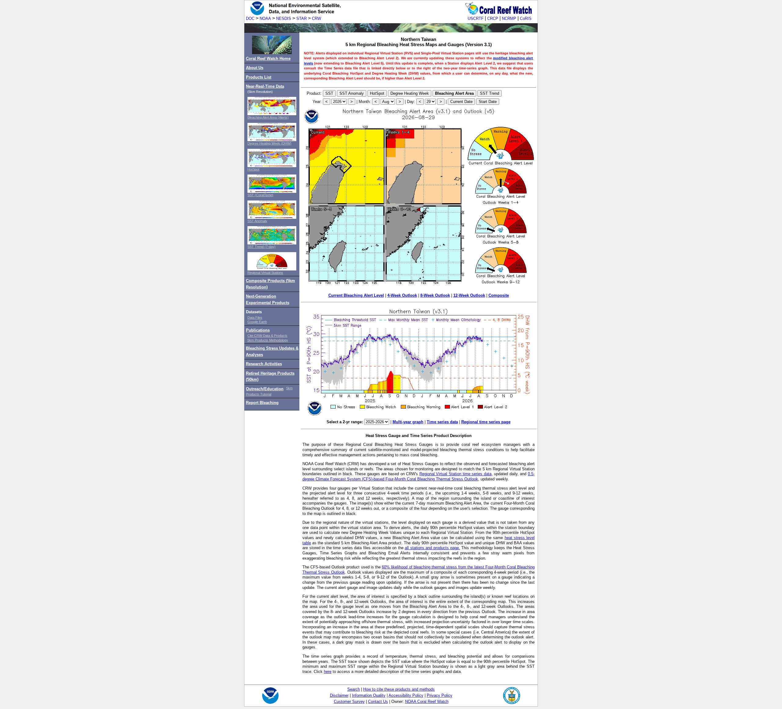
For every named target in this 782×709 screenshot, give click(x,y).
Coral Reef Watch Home (268, 58)
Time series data (442, 422)
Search (353, 689)
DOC (250, 18)
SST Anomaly (257, 221)
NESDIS (283, 18)
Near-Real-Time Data (265, 86)
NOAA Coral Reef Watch (426, 701)
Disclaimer (339, 695)
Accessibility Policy (406, 695)
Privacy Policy (439, 695)
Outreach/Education (264, 389)
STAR (301, 18)
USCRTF (476, 18)
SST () (260, 195)
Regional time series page (485, 422)
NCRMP (509, 18)
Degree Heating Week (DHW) (269, 143)
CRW (316, 18)
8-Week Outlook (435, 295)
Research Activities (264, 364)
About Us (254, 67)
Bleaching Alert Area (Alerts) (268, 117)
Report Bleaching (262, 402)
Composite (498, 295)
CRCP (492, 18)
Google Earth (257, 322)
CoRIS (526, 18)
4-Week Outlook (402, 295)
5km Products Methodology (267, 340)
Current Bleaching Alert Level (356, 295)
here (327, 671)
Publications (258, 330)
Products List (258, 77)
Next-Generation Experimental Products (267, 299)
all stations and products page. (432, 548)
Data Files (254, 317)
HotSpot (253, 169)
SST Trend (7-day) (261, 246)
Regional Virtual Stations (265, 272)
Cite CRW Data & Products (267, 335)
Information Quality (369, 695)
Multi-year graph (408, 422)
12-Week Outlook (469, 295)
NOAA (265, 18)
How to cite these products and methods (399, 689)
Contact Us (378, 701)
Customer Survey (349, 701)
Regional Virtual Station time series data (455, 474)
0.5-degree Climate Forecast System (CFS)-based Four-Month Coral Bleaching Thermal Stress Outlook (418, 476)
